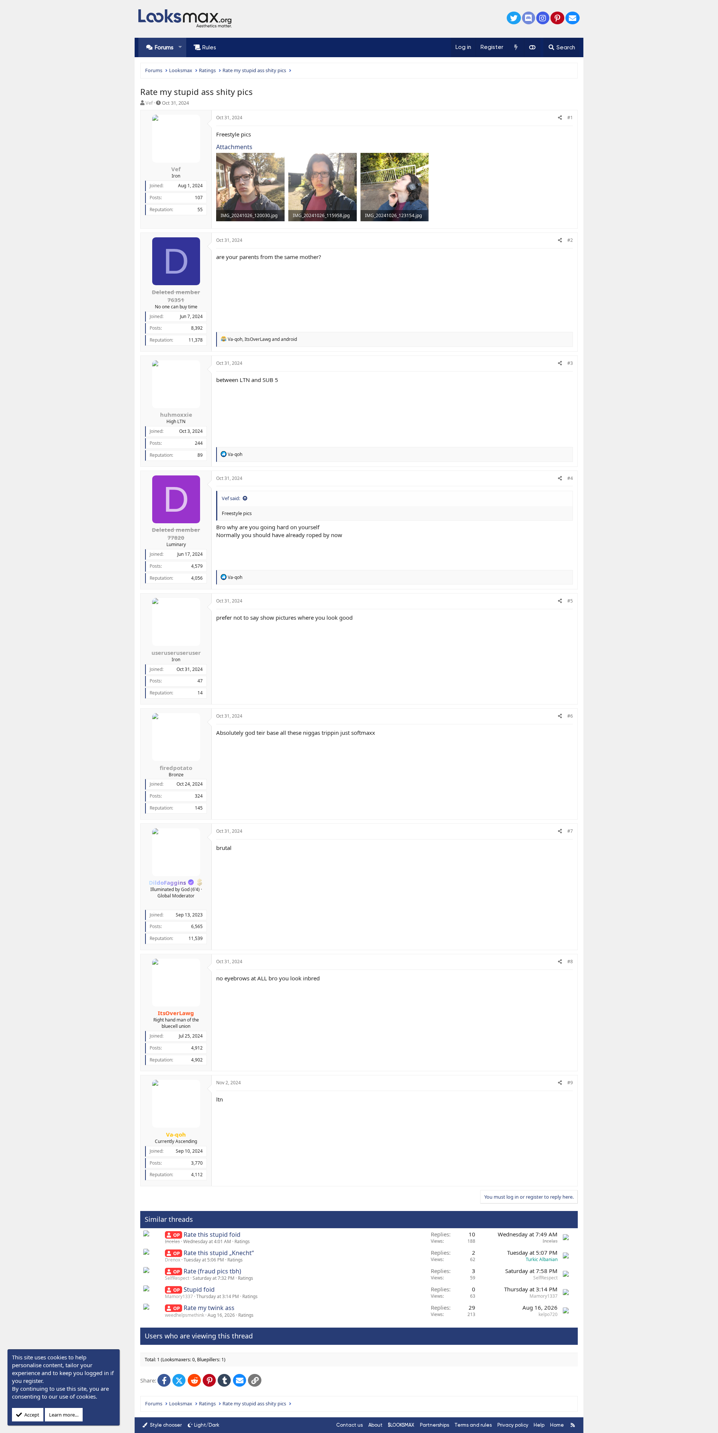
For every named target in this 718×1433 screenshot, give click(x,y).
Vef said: (231, 498)
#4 (570, 478)
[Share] (560, 118)
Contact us (349, 1425)
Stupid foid (199, 1289)
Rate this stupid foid (212, 1234)
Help (539, 1425)
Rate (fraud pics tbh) (212, 1271)
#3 (570, 363)
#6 (570, 716)
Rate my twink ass (209, 1308)
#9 (570, 1082)
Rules (209, 47)
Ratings (242, 1241)
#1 (570, 117)
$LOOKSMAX (401, 1425)
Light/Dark (207, 1425)
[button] (180, 47)
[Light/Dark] (532, 47)
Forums (164, 47)
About (375, 1425)
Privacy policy (512, 1425)
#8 (570, 961)
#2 (570, 240)
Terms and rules (473, 1425)
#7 (570, 831)
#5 (570, 601)
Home (557, 1425)
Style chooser (165, 1425)
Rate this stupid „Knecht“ (219, 1253)
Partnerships (434, 1425)
